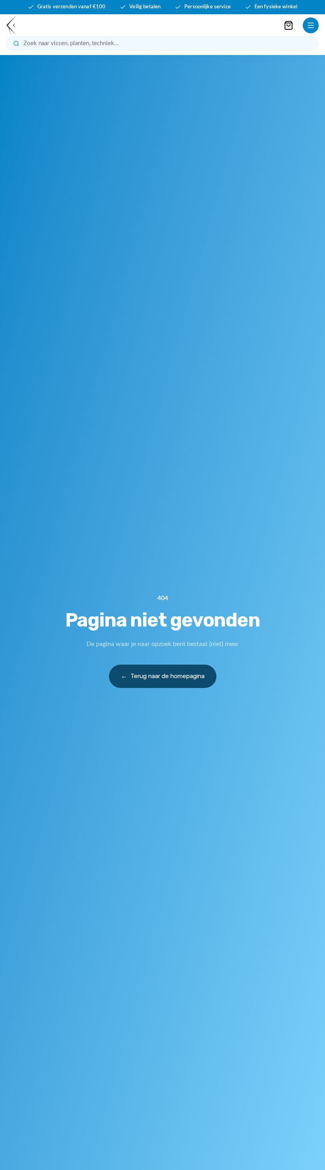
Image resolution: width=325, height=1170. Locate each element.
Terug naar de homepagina (163, 676)
